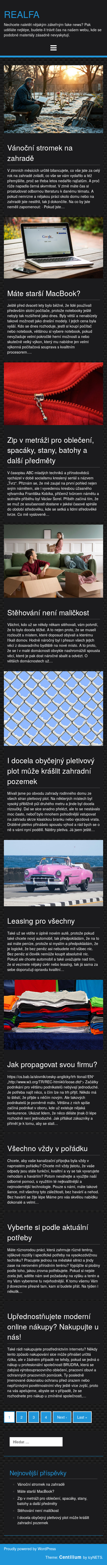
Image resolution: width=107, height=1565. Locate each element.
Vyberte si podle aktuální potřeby (47, 1232)
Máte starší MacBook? (44, 293)
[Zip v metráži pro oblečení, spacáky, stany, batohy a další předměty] (53, 393)
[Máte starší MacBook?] (53, 247)
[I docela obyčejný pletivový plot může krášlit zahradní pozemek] (53, 707)
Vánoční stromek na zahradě (40, 152)
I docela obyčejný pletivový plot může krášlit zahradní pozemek (51, 770)
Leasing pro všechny (41, 920)
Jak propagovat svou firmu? (52, 1064)
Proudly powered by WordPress (30, 1548)
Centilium (70, 1557)
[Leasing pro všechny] (53, 872)
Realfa (21, 14)
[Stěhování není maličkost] (53, 560)
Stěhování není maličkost (48, 612)
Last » (82, 1417)
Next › (62, 1417)
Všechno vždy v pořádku (47, 1148)
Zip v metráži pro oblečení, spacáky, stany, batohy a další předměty (50, 449)
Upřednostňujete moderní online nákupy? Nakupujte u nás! (53, 1326)
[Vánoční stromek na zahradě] (53, 98)
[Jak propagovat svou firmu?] (53, 1014)
